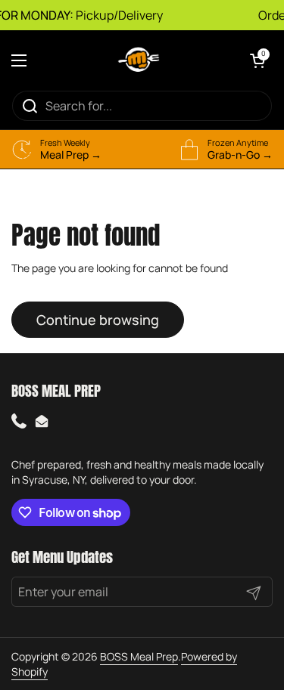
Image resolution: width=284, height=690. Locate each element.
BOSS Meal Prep (139, 656)
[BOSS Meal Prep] (138, 60)
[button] (257, 60)
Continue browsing (97, 320)
